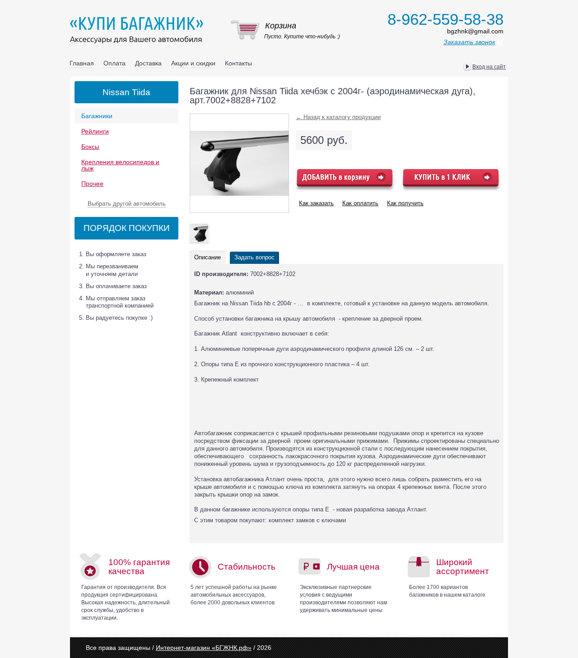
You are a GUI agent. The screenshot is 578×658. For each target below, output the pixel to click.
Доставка (148, 63)
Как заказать (316, 203)
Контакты (238, 63)
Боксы (90, 146)
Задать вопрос (254, 257)
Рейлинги (95, 131)
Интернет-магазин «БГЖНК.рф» (204, 647)
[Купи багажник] (138, 30)
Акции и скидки (193, 63)
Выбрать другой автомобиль (127, 203)
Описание (207, 257)
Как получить (405, 203)
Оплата (114, 63)
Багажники (96, 116)
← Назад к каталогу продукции (338, 117)
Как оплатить (360, 203)
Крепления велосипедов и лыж (120, 165)
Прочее (92, 183)
